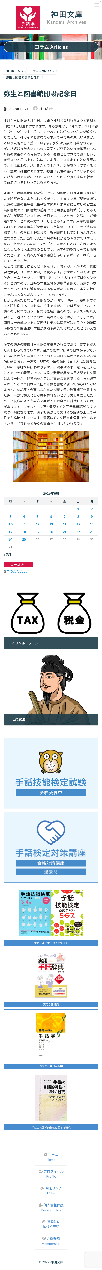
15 (78, 524)
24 (10, 539)
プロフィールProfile (54, 1173)
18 (24, 532)
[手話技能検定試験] (51, 773)
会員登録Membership (51, 1241)
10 (10, 524)
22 (78, 532)
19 (37, 532)
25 (24, 539)
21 (64, 532)
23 (91, 532)
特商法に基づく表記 (51, 1224)
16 (91, 524)
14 (64, 524)
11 (24, 524)
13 (51, 524)
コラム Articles (17, 571)
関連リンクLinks (53, 1190)
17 (10, 532)
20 (51, 532)
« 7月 (7, 554)
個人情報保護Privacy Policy (52, 1207)
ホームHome (52, 1157)
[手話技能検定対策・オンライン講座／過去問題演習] (51, 847)
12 (37, 524)
